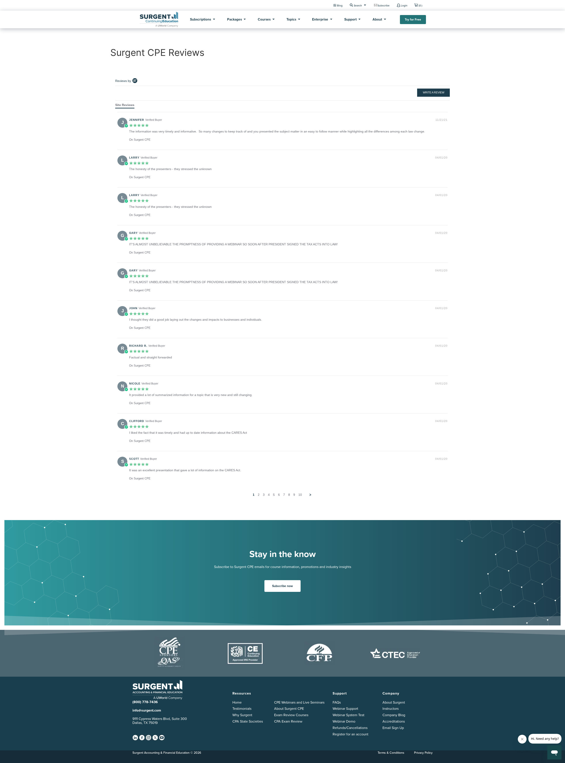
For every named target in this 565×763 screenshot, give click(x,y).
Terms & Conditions (391, 752)
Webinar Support (345, 708)
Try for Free (413, 19)
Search (358, 5)
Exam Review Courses (291, 715)
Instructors (390, 708)
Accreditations (393, 721)
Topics (291, 19)
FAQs (337, 702)
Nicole (134, 383)
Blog (340, 5)
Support (350, 19)
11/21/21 (441, 119)
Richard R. (138, 345)
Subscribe (384, 5)
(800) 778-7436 (145, 701)
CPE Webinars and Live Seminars (299, 702)
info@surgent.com (146, 710)
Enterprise (320, 19)
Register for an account (350, 734)
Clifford (136, 421)
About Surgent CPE (289, 708)
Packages (234, 19)
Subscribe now (282, 586)
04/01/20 (441, 157)
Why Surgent (242, 715)
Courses (264, 19)
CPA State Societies (247, 721)
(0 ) (420, 5)
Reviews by (123, 81)
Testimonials (241, 708)
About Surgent (393, 702)
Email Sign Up (393, 727)
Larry (134, 157)
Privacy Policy (423, 752)
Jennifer (136, 119)
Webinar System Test (348, 715)
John (133, 308)
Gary (133, 233)
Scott (134, 458)
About (377, 19)
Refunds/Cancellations (350, 727)
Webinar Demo (344, 721)
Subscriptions (200, 19)
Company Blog (393, 715)
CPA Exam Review (288, 721)
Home (237, 702)
